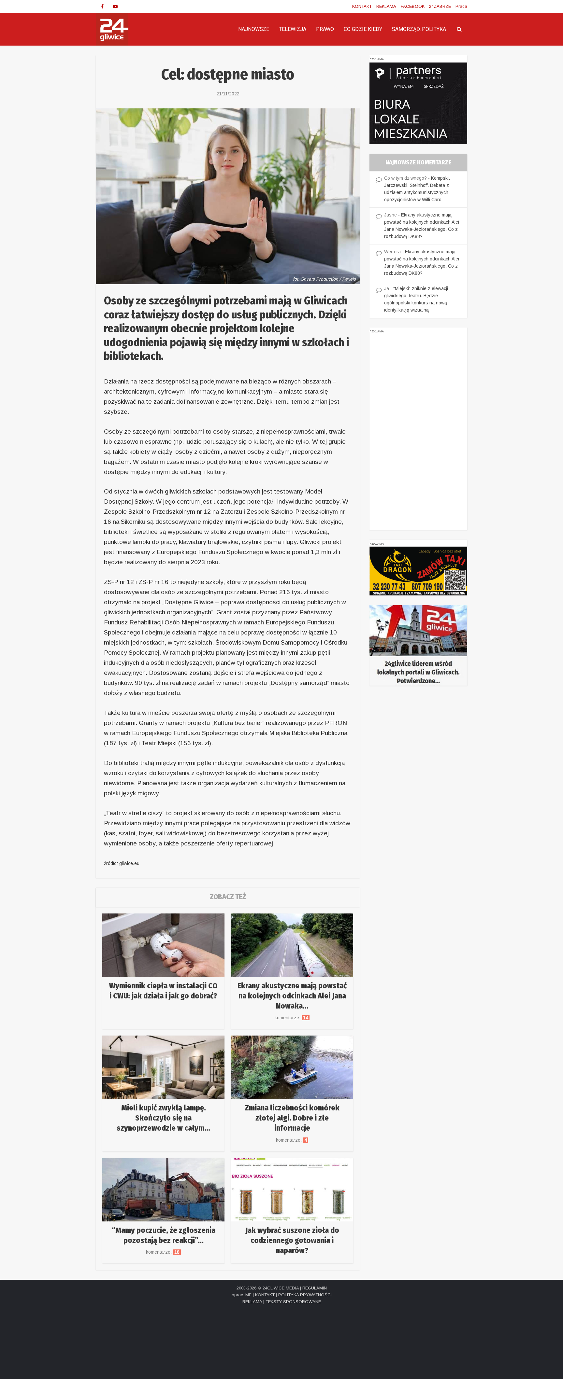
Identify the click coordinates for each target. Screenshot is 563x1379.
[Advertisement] (418, 432)
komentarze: (292, 1017)
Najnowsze (253, 29)
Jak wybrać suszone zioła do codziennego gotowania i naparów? (292, 1240)
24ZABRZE (440, 6)
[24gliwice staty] (418, 645)
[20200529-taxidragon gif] (418, 570)
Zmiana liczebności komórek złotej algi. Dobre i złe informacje (292, 1118)
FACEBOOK (413, 6)
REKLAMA (386, 6)
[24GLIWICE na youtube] (115, 6)
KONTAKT (362, 6)
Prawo (325, 29)
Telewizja (292, 29)
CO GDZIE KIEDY (363, 29)
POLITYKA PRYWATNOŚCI (305, 1294)
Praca (461, 6)
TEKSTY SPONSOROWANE (293, 1301)
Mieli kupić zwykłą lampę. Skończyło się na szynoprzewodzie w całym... (163, 1118)
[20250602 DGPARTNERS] (418, 102)
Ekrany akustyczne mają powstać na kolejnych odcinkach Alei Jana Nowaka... (292, 995)
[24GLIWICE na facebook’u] (102, 6)
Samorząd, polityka (419, 29)
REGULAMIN (314, 1288)
